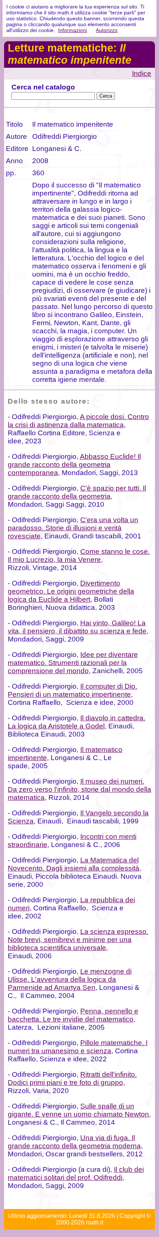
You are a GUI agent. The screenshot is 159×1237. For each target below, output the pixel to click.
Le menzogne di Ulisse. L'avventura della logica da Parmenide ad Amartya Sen (70, 979)
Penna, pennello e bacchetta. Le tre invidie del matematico (73, 1015)
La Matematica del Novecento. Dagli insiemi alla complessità (73, 864)
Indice (141, 73)
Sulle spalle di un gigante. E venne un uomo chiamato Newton (78, 1110)
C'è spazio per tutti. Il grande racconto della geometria (77, 492)
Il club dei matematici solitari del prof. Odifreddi (76, 1173)
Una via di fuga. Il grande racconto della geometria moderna (74, 1142)
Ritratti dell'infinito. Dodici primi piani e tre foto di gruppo (72, 1078)
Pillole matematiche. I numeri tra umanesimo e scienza (78, 1047)
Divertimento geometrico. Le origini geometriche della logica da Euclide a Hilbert (71, 591)
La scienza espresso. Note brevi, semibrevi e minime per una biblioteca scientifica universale (78, 940)
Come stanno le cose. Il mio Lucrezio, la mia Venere (79, 555)
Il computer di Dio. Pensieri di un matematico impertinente (72, 690)
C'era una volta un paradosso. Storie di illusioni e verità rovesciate (73, 528)
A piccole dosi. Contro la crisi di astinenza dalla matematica (78, 421)
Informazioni (72, 30)
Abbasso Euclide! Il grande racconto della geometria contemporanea (74, 465)
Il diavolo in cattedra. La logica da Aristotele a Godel (76, 722)
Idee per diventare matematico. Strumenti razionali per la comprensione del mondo (73, 663)
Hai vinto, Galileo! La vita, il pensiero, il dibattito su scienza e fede (77, 627)
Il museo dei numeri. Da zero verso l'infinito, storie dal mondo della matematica (79, 789)
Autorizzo (107, 30)
